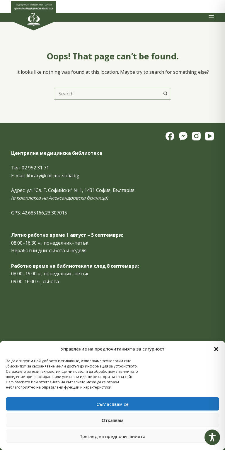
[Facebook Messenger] (183, 136)
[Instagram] (196, 136)
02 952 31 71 (35, 167)
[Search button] (165, 93)
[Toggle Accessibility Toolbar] (212, 437)
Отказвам (112, 420)
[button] (216, 349)
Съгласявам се (112, 404)
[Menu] (211, 17)
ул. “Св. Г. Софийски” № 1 (54, 190)
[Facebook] (170, 136)
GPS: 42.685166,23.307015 (39, 212)
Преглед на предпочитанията (112, 436)
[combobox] (107, 93)
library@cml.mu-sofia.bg (53, 175)
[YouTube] (209, 136)
